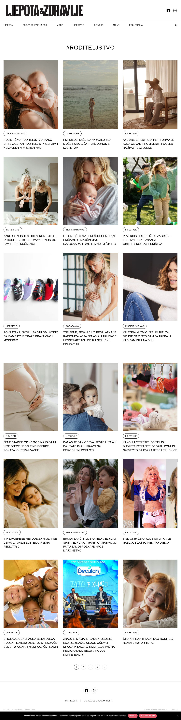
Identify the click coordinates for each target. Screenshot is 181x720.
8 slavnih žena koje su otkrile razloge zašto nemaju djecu (147, 540)
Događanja (72, 326)
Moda (60, 25)
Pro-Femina (136, 25)
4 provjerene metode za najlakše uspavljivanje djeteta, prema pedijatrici (30, 542)
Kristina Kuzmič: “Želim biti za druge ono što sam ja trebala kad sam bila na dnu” (147, 336)
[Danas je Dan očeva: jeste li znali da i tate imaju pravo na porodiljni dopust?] (90, 397)
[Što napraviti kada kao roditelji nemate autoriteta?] (150, 594)
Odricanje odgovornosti (98, 701)
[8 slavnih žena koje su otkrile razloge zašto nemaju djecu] (150, 493)
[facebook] (168, 10)
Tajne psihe (72, 133)
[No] (177, 715)
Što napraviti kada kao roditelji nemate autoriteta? (148, 640)
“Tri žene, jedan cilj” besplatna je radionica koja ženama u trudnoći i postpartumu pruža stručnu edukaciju (90, 338)
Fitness (98, 25)
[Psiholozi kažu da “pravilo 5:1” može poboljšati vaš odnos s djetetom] (90, 94)
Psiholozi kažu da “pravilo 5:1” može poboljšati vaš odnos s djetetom (87, 143)
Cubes (174, 709)
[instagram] (175, 10)
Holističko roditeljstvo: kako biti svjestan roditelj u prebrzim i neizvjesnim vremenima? (31, 143)
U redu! (132, 715)
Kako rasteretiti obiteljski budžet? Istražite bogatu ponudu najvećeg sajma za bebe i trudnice (150, 446)
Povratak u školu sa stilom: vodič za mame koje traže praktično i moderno (31, 336)
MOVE (116, 25)
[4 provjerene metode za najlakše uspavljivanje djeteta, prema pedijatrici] (31, 493)
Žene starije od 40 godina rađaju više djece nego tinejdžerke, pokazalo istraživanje (30, 446)
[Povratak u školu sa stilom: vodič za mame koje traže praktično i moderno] (31, 287)
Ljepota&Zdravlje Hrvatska (20, 709)
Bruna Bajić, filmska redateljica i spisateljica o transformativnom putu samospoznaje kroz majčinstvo (90, 544)
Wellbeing (12, 532)
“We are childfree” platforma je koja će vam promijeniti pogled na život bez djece (148, 143)
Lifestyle (78, 25)
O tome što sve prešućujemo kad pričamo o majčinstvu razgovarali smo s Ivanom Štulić (89, 239)
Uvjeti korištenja (147, 715)
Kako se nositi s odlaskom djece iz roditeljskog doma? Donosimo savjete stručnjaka (30, 239)
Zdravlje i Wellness (35, 25)
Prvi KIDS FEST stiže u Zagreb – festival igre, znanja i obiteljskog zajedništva (147, 239)
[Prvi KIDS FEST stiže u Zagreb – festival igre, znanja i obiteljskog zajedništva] (150, 191)
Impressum (71, 701)
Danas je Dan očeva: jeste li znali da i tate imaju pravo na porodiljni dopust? (89, 446)
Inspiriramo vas (15, 133)
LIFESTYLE (131, 133)
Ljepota (8, 25)
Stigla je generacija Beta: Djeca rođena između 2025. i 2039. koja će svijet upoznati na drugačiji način (31, 642)
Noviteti (11, 436)
